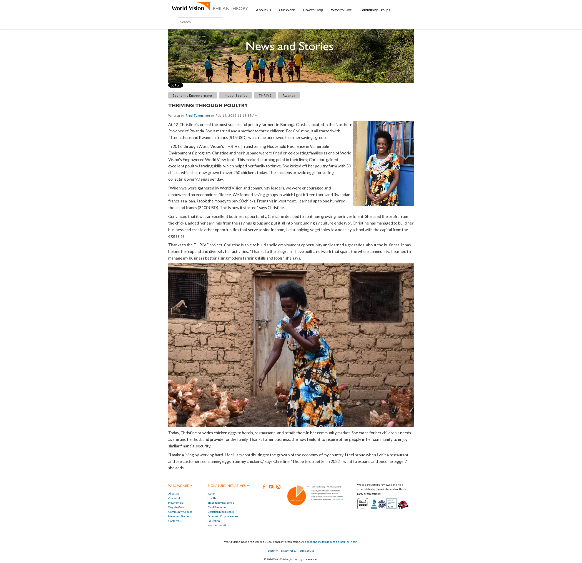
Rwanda (289, 95)
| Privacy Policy (287, 550)
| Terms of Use (305, 550)
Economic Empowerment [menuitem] (223, 516)
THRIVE (265, 95)
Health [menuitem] (212, 498)
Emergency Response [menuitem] (221, 502)
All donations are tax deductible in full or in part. (329, 541)
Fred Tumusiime (198, 115)
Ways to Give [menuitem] (341, 10)
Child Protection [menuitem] (217, 507)
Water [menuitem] (211, 493)
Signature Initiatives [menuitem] (227, 485)
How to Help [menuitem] (313, 10)
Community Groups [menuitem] (375, 10)
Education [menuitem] (214, 521)
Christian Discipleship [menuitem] (221, 511)
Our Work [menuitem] (287, 10)
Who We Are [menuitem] (178, 485)
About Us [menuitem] (263, 10)
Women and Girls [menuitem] (218, 525)
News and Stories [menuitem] (178, 516)
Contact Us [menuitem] (175, 521)
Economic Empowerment (193, 95)
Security (273, 550)
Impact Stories (235, 95)
